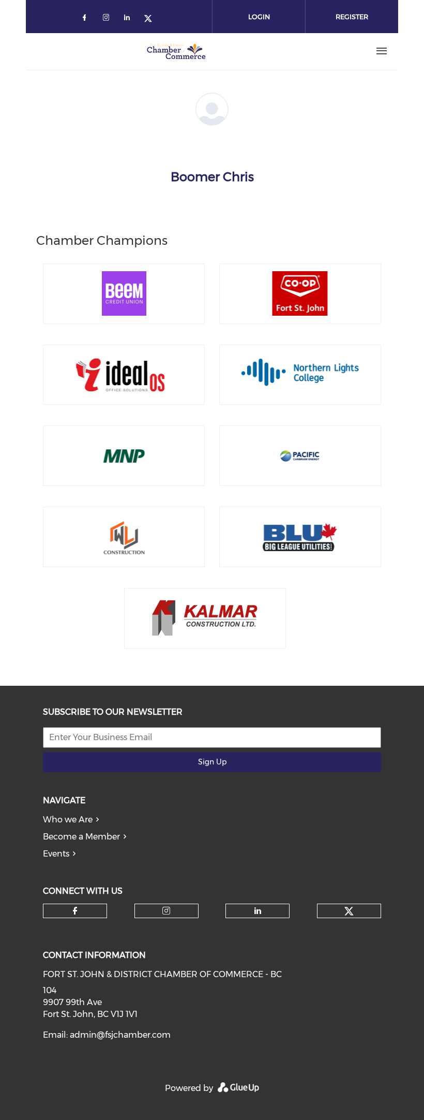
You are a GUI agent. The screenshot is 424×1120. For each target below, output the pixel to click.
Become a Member (81, 837)
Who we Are (68, 819)
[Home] (176, 51)
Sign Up (212, 762)
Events (56, 854)
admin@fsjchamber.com (120, 1035)
